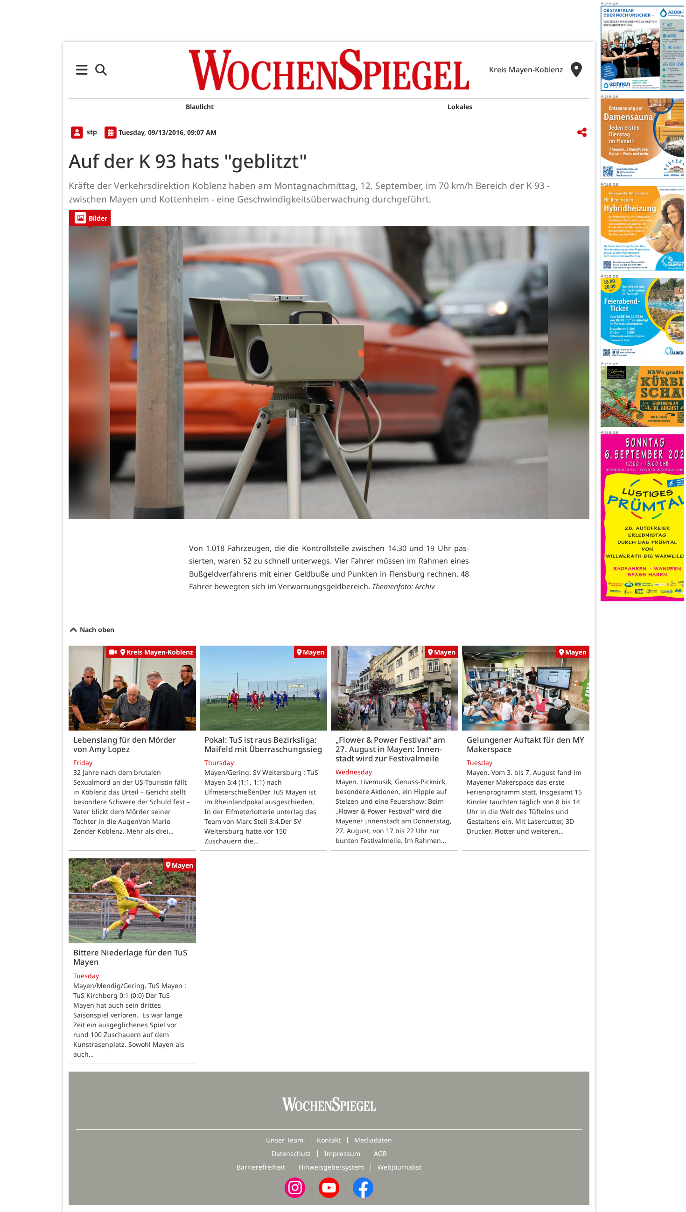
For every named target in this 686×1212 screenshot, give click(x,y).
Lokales (460, 106)
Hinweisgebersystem (331, 1167)
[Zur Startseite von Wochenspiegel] (329, 69)
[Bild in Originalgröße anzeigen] (329, 372)
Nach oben (96, 629)
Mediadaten (373, 1139)
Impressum (342, 1153)
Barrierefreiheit (261, 1167)
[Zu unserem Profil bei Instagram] (295, 1187)
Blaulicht (200, 106)
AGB (380, 1153)
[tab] (90, 217)
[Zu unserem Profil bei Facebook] (363, 1187)
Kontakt (329, 1139)
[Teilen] (581, 132)
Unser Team (284, 1139)
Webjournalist (399, 1167)
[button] (82, 69)
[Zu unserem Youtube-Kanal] (329, 1187)
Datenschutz (291, 1153)
